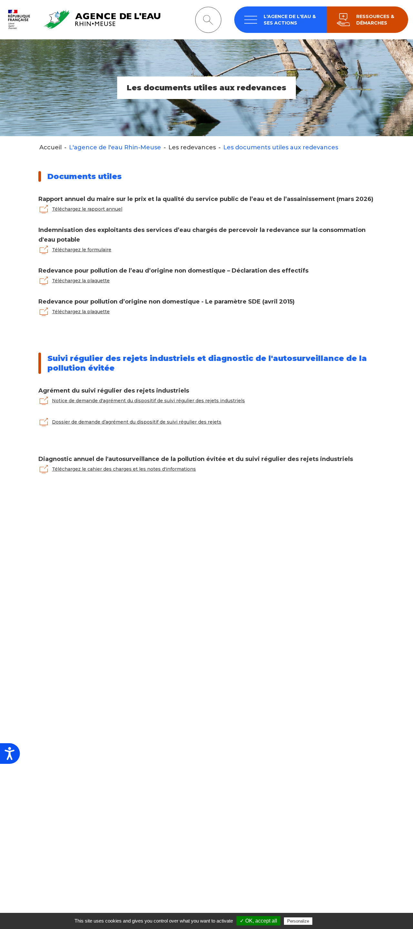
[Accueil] (82, 19)
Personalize (298, 921)
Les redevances (192, 147)
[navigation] (280, 19)
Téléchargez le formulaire (81, 250)
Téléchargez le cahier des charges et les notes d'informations (124, 469)
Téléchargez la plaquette (81, 281)
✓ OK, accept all (258, 921)
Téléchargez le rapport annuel (87, 209)
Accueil (50, 147)
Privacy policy (329, 921)
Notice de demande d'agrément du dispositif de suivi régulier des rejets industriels (148, 401)
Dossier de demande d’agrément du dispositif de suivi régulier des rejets (136, 422)
